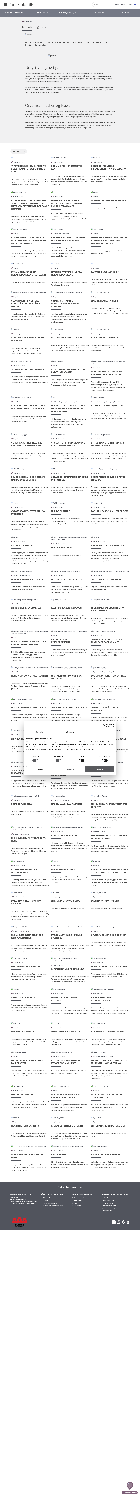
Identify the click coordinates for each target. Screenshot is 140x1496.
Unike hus (46, 1200)
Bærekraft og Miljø (19, 365)
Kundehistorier (18, 162)
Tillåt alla (99, 769)
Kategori (16, 151)
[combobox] (102, 4)
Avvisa (40, 769)
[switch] (58, 760)
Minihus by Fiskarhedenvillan (53, 1206)
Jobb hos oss (78, 1200)
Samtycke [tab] (39, 732)
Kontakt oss (108, 1198)
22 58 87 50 (14, 1197)
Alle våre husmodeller (50, 1198)
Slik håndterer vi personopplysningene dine (111, 1207)
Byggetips (96, 268)
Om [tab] (100, 732)
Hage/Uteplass (18, 334)
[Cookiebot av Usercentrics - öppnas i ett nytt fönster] (105, 725)
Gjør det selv (28, 604)
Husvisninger (109, 1210)
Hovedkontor (109, 1200)
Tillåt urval (70, 769)
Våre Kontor (108, 1203)
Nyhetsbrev (78, 1206)
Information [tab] (70, 732)
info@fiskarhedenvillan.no (18, 1199)
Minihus (95, 196)
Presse (76, 1203)
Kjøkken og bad (108, 402)
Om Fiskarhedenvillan (81, 1198)
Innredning (28, 21)
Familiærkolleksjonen (50, 1203)
